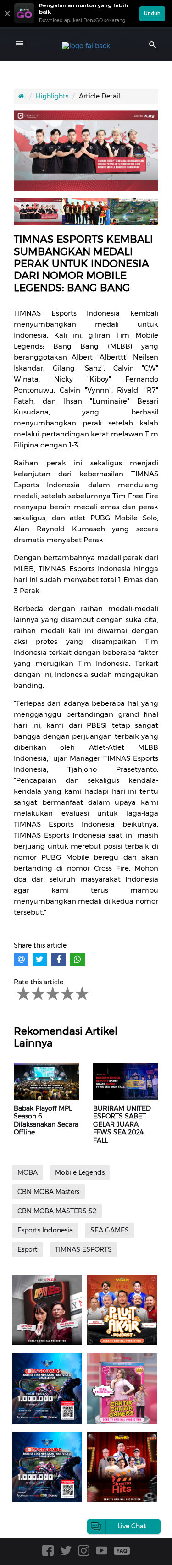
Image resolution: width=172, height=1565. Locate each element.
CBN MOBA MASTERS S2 (56, 1211)
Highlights (52, 96)
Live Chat (131, 1526)
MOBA (27, 1172)
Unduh (152, 13)
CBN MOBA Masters (48, 1192)
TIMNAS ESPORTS (83, 1249)
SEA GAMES (109, 1230)
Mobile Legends (80, 1172)
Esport (27, 1249)
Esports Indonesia (45, 1230)
